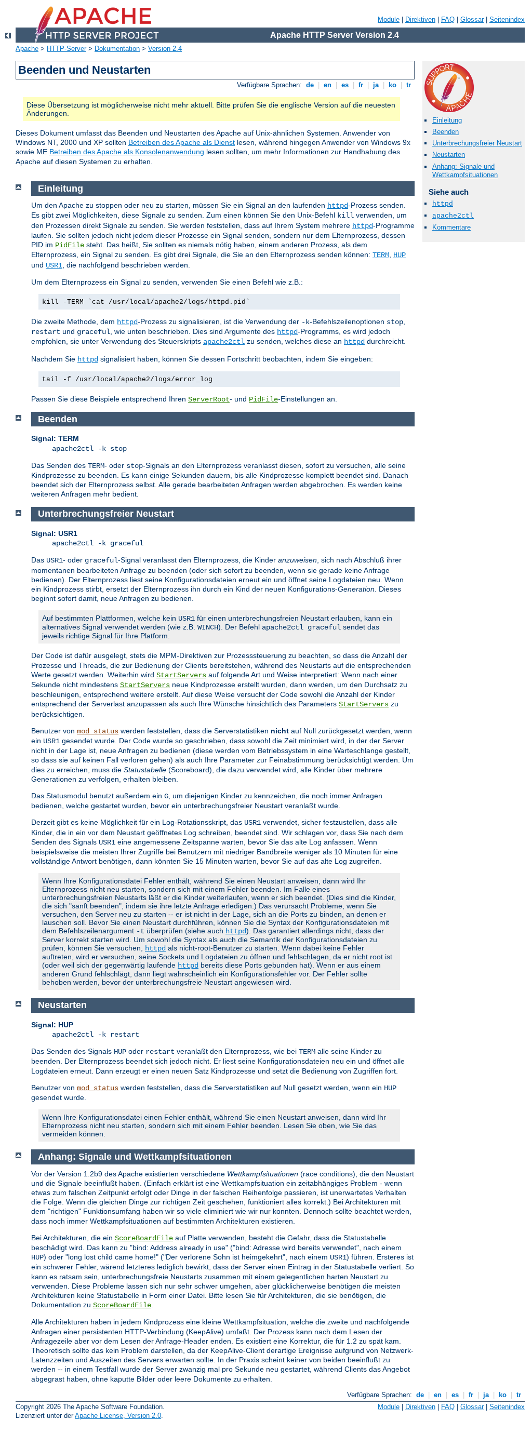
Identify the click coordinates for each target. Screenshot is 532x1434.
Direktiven (420, 19)
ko (392, 85)
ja (376, 85)
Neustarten (448, 154)
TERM (381, 255)
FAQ (448, 19)
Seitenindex (507, 19)
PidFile (69, 245)
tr (408, 85)
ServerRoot (209, 399)
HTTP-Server (66, 48)
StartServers (181, 675)
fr (360, 85)
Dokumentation (117, 48)
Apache (27, 48)
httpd (442, 204)
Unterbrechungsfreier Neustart (477, 143)
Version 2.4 (165, 48)
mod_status (97, 731)
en (328, 85)
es (345, 85)
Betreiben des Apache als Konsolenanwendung (126, 152)
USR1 (54, 265)
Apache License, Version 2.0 (118, 1415)
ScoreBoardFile (144, 1238)
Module (389, 19)
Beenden (445, 132)
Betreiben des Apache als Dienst (181, 142)
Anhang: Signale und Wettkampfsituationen (465, 171)
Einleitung (447, 120)
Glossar (472, 19)
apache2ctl (453, 216)
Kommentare (451, 227)
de (310, 85)
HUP (399, 255)
